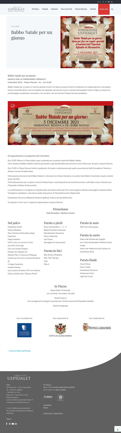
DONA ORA (104, 9)
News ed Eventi (66, 9)
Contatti (93, 9)
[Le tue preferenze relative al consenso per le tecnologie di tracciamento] (117, 429)
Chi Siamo (35, 9)
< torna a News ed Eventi (19, 351)
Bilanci (45, 408)
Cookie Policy (58, 413)
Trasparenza (47, 405)
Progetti (45, 9)
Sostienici (54, 9)
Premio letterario (81, 9)
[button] (112, 9)
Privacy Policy (48, 413)
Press (99, 2)
